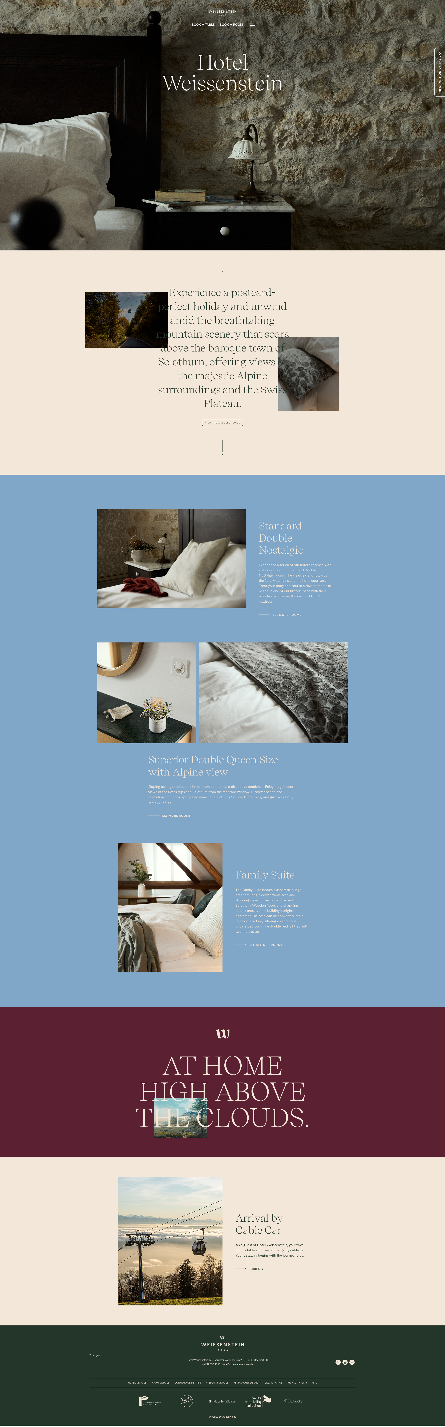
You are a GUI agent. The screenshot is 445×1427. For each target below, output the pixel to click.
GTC (314, 1382)
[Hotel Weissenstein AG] (222, 1350)
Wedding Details (217, 1382)
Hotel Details (137, 1382)
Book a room (231, 24)
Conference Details (188, 1382)
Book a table (203, 24)
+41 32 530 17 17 (211, 1364)
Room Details (160, 1382)
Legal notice (273, 1382)
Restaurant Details (246, 1382)
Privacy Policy (297, 1382)
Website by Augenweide (222, 1416)
